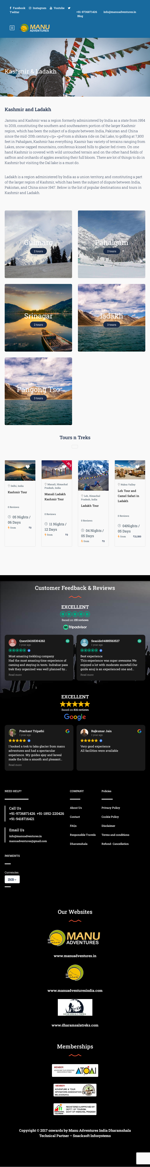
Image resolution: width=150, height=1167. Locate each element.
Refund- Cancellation (115, 844)
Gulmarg (38, 242)
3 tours (111, 324)
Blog (80, 16)
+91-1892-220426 (50, 813)
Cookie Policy (110, 817)
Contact (75, 817)
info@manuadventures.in (120, 12)
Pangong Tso (38, 389)
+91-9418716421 (21, 818)
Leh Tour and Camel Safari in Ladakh (128, 496)
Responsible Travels (83, 835)
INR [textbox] (11, 879)
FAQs (73, 826)
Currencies (12, 872)
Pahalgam (112, 242)
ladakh (111, 315)
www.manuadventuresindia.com (75, 990)
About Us (76, 808)
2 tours (38, 251)
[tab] (75, 446)
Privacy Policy (111, 808)
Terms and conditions (115, 835)
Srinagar (38, 315)
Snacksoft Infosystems (92, 1135)
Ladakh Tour (90, 506)
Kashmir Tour (17, 492)
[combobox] (12, 879)
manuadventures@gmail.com (28, 841)
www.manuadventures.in (75, 955)
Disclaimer (108, 826)
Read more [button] (15, 674)
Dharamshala (79, 844)
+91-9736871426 (86, 12)
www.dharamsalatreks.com (75, 1025)
